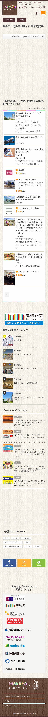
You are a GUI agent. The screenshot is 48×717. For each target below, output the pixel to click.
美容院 (37, 546)
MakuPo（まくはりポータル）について (17, 696)
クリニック (25, 538)
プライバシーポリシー (12, 706)
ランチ (15, 538)
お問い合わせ (9, 701)
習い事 (28, 546)
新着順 (42, 108)
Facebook (9, 565)
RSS (24, 565)
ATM (6, 538)
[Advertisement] (24, 68)
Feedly (39, 565)
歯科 (27, 542)
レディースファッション (13, 542)
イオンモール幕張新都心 (13, 546)
